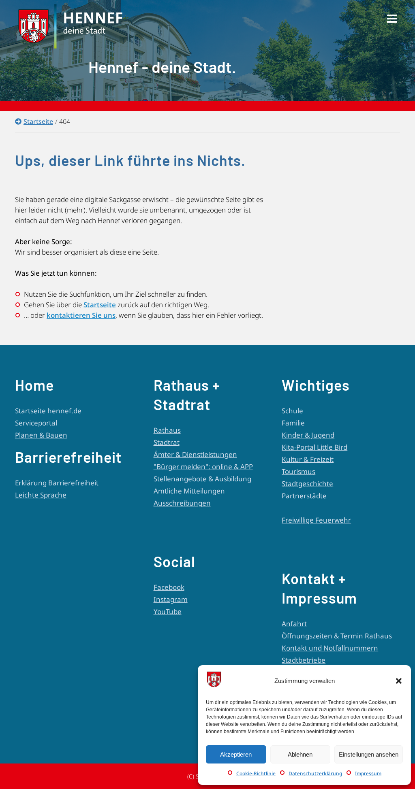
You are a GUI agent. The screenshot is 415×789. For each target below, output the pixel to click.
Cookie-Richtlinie (256, 773)
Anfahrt (294, 623)
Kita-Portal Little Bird (314, 447)
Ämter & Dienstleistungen (195, 454)
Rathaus (167, 430)
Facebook (169, 587)
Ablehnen (300, 754)
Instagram (171, 599)
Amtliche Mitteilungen (189, 491)
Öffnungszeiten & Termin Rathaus (337, 635)
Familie (293, 422)
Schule (292, 410)
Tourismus (298, 471)
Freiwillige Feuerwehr (316, 520)
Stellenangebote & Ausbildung (202, 478)
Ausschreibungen (182, 503)
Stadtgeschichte (307, 483)
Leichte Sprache (40, 495)
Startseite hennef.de (48, 410)
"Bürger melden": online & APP (203, 466)
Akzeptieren (236, 754)
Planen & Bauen (41, 435)
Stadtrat (167, 442)
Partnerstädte (304, 495)
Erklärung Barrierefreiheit (56, 482)
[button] (399, 681)
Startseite (38, 121)
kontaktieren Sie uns (81, 315)
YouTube (168, 611)
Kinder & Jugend (308, 435)
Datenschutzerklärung (315, 773)
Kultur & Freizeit (308, 459)
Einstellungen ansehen (368, 754)
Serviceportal (36, 422)
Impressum (368, 773)
